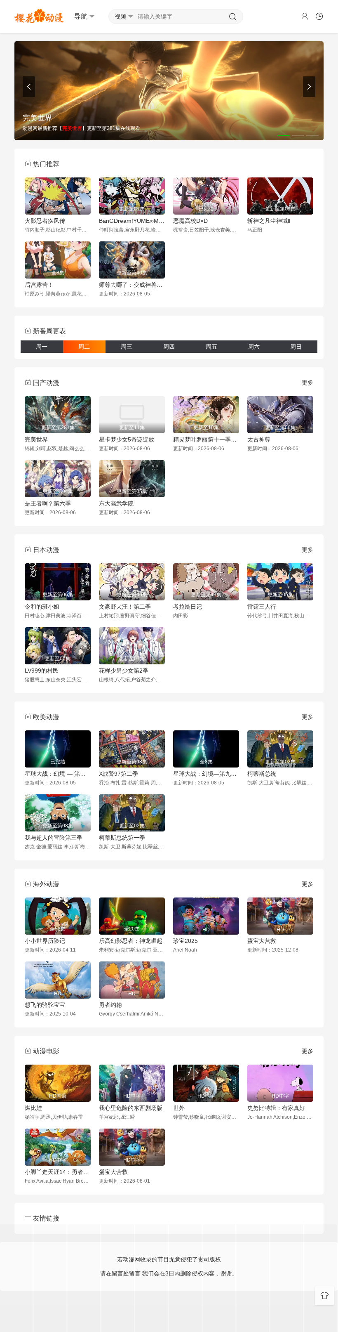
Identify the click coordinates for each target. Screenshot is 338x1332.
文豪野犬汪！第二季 (125, 606)
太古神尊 (258, 439)
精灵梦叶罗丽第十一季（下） (206, 439)
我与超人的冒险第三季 (53, 837)
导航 (80, 16)
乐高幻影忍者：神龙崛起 (130, 941)
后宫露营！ (39, 284)
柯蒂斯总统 (261, 773)
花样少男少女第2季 (123, 670)
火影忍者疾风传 (45, 220)
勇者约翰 (110, 1004)
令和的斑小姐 (42, 606)
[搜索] (233, 17)
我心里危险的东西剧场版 (130, 1108)
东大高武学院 (116, 503)
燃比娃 (33, 1108)
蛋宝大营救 (261, 941)
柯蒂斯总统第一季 (122, 837)
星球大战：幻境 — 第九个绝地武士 (58, 773)
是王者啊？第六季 (48, 503)
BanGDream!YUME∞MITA (132, 220)
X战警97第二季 (118, 773)
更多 (307, 382)
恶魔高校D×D (190, 220)
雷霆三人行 (261, 606)
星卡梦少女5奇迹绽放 (126, 439)
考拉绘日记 (187, 606)
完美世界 (36, 439)
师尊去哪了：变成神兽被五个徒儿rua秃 (132, 284)
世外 (179, 1108)
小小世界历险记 (45, 941)
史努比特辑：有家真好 (276, 1108)
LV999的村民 (42, 670)
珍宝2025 (185, 941)
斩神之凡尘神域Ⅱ (269, 220)
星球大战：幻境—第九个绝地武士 (206, 773)
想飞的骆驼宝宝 (45, 1004)
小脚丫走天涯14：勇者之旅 (58, 1172)
